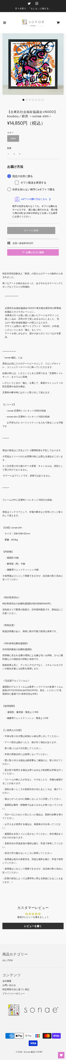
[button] (23, 100)
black (13, 138)
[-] (8, 154)
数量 (9, 148)
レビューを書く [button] (33, 926)
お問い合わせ (9, 985)
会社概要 (6, 981)
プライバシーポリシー (13, 993)
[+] (20, 154)
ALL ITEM (7, 960)
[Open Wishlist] (61, 1055)
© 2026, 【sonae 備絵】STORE (29, 1052)
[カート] (61, 22)
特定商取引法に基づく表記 (15, 989)
